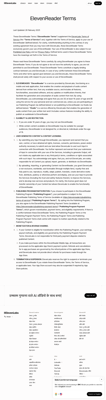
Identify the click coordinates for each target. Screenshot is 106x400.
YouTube (57, 368)
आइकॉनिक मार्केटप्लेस (34, 362)
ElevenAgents (58, 312)
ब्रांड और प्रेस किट (84, 368)
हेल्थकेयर (56, 330)
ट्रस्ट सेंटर (32, 382)
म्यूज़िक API (82, 336)
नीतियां (81, 374)
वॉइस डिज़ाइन (33, 339)
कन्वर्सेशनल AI (58, 318)
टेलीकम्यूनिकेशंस (58, 324)
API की (81, 339)
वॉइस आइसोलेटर (33, 330)
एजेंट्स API (82, 318)
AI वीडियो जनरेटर (34, 347)
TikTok (56, 374)
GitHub (56, 365)
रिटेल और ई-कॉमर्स (59, 336)
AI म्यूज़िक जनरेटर (34, 333)
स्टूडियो (31, 336)
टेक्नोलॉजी (57, 333)
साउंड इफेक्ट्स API (84, 333)
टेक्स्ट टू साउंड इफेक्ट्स (35, 324)
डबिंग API (82, 324)
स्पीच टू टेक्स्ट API (84, 330)
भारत (30, 385)
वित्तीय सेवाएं (57, 327)
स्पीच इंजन (82, 321)
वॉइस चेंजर (32, 321)
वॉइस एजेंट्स (57, 315)
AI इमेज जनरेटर (33, 344)
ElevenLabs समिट (85, 371)
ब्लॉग (30, 359)
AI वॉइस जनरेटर (33, 341)
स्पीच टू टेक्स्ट (33, 318)
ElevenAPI (82, 312)
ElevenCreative (34, 312)
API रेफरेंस (82, 315)
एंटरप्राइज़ (32, 380)
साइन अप (97, 3)
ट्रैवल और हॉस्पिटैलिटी (60, 339)
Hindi (9, 317)
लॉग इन (90, 3)
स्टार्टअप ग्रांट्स (33, 368)
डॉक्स (30, 377)
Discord (57, 371)
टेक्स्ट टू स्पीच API (84, 327)
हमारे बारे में (82, 359)
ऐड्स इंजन (32, 350)
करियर (81, 362)
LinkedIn (57, 362)
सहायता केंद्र (32, 371)
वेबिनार (31, 374)
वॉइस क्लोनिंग (32, 327)
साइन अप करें (91, 295)
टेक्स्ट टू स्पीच (33, 315)
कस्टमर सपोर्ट (57, 341)
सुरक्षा (80, 365)
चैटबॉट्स (56, 344)
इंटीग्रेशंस (56, 321)
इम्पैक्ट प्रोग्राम (33, 365)
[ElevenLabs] (10, 3)
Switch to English (95, 394)
